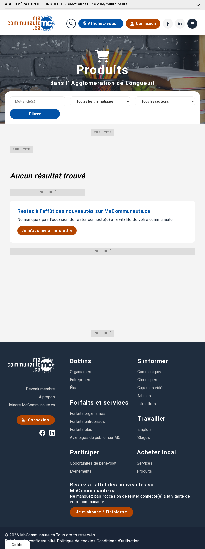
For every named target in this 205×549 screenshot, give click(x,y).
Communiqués (150, 371)
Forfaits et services (99, 402)
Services (144, 463)
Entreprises (80, 379)
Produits (144, 471)
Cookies (18, 545)
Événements (81, 471)
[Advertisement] (102, 290)
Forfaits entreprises (87, 421)
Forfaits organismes (88, 413)
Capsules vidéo (151, 387)
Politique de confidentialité (30, 541)
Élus (74, 387)
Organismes (80, 371)
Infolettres (147, 403)
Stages (144, 437)
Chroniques (147, 379)
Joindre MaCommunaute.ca (31, 405)
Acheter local (156, 452)
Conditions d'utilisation (118, 541)
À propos (47, 397)
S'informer (153, 361)
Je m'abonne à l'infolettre (47, 230)
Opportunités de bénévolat (93, 463)
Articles (144, 395)
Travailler (152, 418)
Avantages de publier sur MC (95, 437)
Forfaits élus (81, 429)
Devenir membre (40, 389)
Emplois (145, 429)
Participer (85, 452)
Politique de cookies (76, 541)
